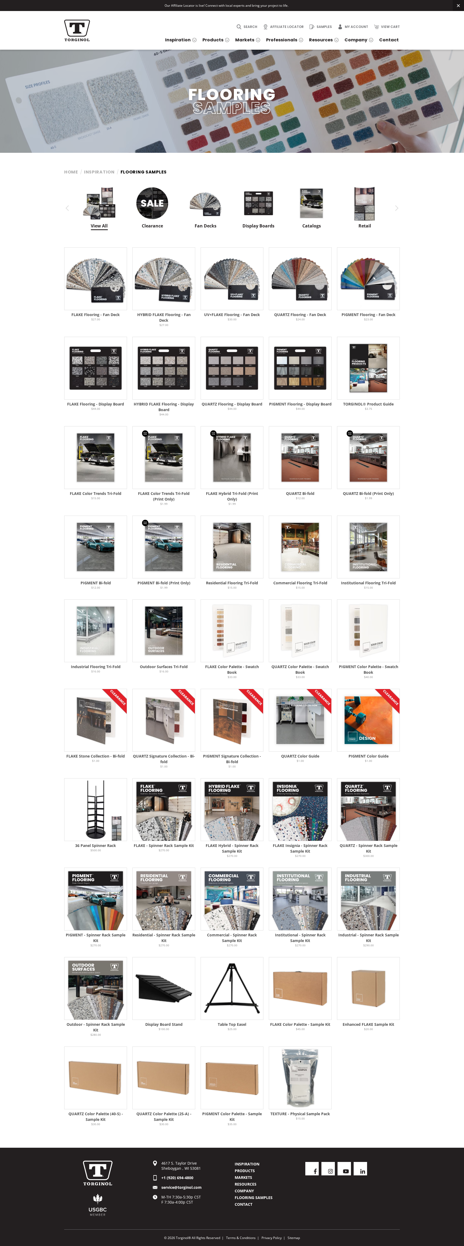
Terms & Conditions (241, 1238)
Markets (243, 1177)
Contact (243, 1204)
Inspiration (99, 172)
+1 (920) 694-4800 (177, 1177)
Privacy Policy (272, 1238)
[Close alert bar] (458, 5)
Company (244, 1190)
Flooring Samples (254, 1197)
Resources (245, 1184)
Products (245, 1170)
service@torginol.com (181, 1187)
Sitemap (294, 1238)
